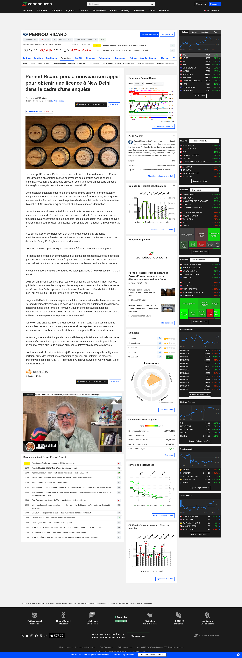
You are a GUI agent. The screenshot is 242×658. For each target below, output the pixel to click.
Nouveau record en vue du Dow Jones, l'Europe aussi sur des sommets (59, 532)
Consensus (120, 58)
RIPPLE (185, 483)
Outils (152, 10)
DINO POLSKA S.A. (189, 271)
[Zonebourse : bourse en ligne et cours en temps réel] (36, 4)
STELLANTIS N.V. (189, 149)
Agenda (70, 10)
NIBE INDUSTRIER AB (191, 268)
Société (78, 58)
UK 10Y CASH (188, 530)
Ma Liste (183, 141)
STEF (184, 222)
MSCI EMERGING (189, 87)
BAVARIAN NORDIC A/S (191, 265)
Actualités (42, 10)
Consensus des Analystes (142, 419)
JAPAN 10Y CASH (189, 526)
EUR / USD (184, 350)
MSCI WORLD (187, 91)
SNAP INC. (186, 159)
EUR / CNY (184, 380)
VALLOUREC (187, 177)
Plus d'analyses (167, 323)
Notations (133, 333)
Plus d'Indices (200, 96)
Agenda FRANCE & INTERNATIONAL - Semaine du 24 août (125, 50)
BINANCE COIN (188, 479)
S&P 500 (185, 71)
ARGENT (183, 433)
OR (181, 423)
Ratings (133, 58)
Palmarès (164, 10)
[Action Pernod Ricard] (51, 111)
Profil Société (135, 136)
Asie (215, 32)
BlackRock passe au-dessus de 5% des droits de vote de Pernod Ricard (59, 500)
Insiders (71, 63)
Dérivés (164, 58)
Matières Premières (188, 402)
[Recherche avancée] (152, 4)
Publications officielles (112, 63)
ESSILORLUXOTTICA (190, 155)
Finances (91, 58)
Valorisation (105, 58)
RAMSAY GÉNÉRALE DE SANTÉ (195, 201)
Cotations (38, 58)
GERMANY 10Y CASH (191, 523)
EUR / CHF (184, 357)
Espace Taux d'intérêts (199, 535)
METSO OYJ (187, 278)
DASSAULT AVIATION (190, 216)
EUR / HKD (184, 383)
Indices (185, 32)
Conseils (83, 10)
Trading (125, 10)
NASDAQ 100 (187, 78)
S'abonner (214, 4)
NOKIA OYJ (186, 170)
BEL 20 (185, 58)
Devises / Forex (186, 330)
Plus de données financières (162, 230)
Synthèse (27, 58)
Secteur (153, 58)
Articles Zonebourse (146, 63)
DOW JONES (187, 74)
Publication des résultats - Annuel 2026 (160, 170)
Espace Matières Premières (199, 441)
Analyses (57, 10)
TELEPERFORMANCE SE (192, 208)
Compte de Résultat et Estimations (147, 186)
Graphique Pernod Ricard (142, 78)
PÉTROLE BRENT (187, 430)
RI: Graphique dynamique (163, 126)
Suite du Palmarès (200, 252)
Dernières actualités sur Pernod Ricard (44, 457)
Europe (194, 32)
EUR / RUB (184, 360)
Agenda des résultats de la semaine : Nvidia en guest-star (124, 45)
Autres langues (129, 63)
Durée (130, 84)
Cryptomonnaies (187, 449)
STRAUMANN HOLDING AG (193, 292)
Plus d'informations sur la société (160, 176)
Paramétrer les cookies (86, 647)
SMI (183, 61)
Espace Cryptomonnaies (199, 488)
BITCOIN (185, 470)
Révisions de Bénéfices (141, 465)
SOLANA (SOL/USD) (190, 476)
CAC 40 (185, 55)
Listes (113, 10)
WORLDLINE (187, 198)
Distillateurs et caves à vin (165, 165)
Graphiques (51, 58)
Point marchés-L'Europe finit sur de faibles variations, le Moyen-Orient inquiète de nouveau (66, 528)
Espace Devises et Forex (199, 394)
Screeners (138, 10)
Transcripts (81, 63)
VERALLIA (186, 204)
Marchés (27, 10)
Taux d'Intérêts (186, 496)
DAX (184, 65)
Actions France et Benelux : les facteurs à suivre (50, 483)
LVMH (184, 152)
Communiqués (94, 63)
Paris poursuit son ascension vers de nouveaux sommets (53, 518)
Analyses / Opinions (139, 239)
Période (149, 84)
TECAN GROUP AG (189, 289)
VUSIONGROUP (188, 195)
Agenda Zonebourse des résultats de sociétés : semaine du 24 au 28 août (60, 473)
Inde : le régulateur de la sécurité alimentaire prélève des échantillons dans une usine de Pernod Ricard (71, 488)
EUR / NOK (184, 367)
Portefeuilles (99, 10)
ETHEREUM (187, 473)
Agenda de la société (165, 579)
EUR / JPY (184, 389)
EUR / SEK (184, 363)
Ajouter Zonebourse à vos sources (92, 104)
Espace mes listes (200, 181)
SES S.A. (185, 226)
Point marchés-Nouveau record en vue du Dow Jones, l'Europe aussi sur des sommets (64, 537)
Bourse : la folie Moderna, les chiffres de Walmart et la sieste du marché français (62, 478)
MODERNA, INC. (188, 146)
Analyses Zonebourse (165, 63)
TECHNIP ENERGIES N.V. (192, 213)
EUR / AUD (184, 376)
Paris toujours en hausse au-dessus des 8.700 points (52, 523)
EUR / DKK (184, 370)
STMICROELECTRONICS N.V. (194, 162)
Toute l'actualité (29, 63)
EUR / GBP (184, 354)
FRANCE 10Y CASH (190, 517)
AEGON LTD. (187, 286)
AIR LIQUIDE (187, 167)
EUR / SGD (184, 386)
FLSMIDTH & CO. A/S (190, 274)
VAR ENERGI (187, 296)
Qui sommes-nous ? (125, 647)
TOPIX (184, 84)
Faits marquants (59, 63)
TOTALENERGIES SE (190, 173)
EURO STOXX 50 (189, 68)
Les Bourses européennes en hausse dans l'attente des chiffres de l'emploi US (61, 513)
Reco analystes (44, 63)
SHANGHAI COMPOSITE (192, 81)
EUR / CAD (184, 373)
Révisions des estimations (163, 516)
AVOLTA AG (186, 283)
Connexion (201, 4)
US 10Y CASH (188, 520)
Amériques (205, 32)
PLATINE (183, 436)
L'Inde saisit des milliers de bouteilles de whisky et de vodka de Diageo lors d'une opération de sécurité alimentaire (71, 506)
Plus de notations (166, 410)
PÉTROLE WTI (185, 426)
